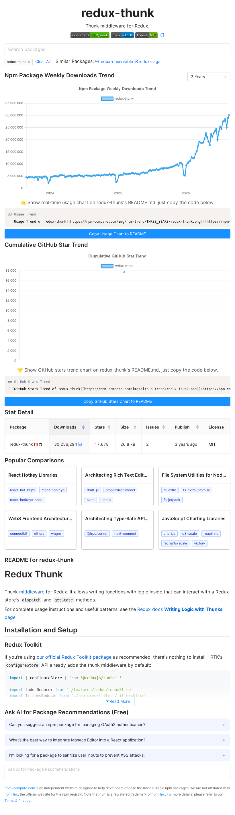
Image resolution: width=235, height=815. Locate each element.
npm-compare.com (20, 788)
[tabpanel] (117, 630)
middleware (31, 592)
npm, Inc (11, 794)
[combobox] (117, 49)
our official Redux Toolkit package (74, 657)
